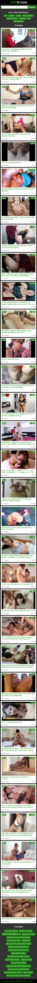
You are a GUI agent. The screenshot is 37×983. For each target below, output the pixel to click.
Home (6, 981)
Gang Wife (26, 941)
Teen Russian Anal (13, 941)
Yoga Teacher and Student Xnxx (18, 966)
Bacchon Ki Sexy (26, 931)
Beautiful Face (12, 18)
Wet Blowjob (18, 21)
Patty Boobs (28, 972)
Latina (18, 16)
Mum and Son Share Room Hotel (18, 944)
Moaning (22, 18)
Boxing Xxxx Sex (28, 934)
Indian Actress (26, 960)
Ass (5, 16)
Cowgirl (12, 16)
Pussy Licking (28, 16)
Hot (28, 18)
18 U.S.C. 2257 (27, 981)
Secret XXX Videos (12, 960)
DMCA (17, 981)
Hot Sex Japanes (11, 931)
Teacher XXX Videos (18, 963)
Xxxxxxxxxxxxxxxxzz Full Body (18, 976)
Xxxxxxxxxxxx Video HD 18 (18, 969)
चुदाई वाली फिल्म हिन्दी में (18, 953)
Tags (12, 981)
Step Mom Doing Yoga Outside (18, 937)
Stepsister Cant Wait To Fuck (18, 956)
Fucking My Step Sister (13, 972)
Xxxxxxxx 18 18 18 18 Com (19, 950)
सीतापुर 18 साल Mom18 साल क (18, 947)
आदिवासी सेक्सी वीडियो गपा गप (11, 934)
